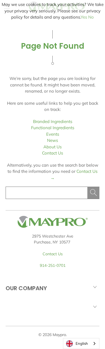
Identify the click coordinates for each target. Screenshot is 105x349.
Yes (84, 17)
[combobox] (81, 343)
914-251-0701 (53, 265)
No (91, 17)
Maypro (59, 334)
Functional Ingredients (52, 127)
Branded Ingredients (52, 121)
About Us (52, 146)
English (82, 343)
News (52, 140)
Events (52, 134)
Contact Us (52, 153)
